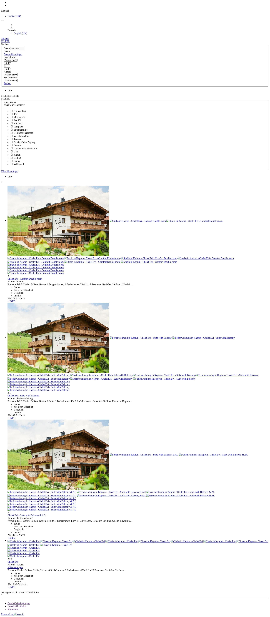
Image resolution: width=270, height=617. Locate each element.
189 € (14, 415)
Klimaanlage (20, 111)
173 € (14, 298)
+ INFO (11, 301)
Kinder (7, 63)
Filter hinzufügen (9, 171)
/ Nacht (21, 298)
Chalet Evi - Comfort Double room (25, 278)
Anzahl (7, 71)
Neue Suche (10, 102)
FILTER (5, 41)
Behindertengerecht (23, 133)
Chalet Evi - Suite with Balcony (23, 395)
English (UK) (14, 16)
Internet (17, 145)
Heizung (18, 123)
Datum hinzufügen (13, 54)
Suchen (5, 38)
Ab (9, 298)
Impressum (13, 609)
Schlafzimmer (10, 77)
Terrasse (18, 139)
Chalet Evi (13, 561)
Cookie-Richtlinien (17, 606)
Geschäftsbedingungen (19, 603)
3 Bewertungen (15, 567)
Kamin (17, 154)
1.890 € (15, 584)
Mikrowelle (19, 117)
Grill (16, 151)
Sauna (17, 161)
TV (15, 114)
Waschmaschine (22, 136)
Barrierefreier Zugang (24, 142)
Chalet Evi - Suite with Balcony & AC (26, 515)
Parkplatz (18, 126)
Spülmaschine (21, 129)
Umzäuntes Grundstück (25, 148)
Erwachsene (10, 57)
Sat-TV (17, 120)
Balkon (17, 158)
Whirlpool (19, 164)
